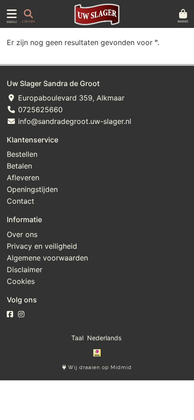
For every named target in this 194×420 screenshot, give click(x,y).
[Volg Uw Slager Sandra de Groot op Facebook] (10, 314)
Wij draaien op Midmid (99, 367)
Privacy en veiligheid (42, 246)
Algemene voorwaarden (47, 257)
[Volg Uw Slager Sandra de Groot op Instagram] (21, 314)
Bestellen (22, 154)
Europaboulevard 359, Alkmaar (70, 97)
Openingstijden (32, 189)
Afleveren (23, 177)
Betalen (19, 165)
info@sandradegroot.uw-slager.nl (73, 121)
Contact (20, 200)
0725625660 (39, 109)
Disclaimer (24, 269)
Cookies (21, 281)
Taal (77, 338)
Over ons (22, 234)
